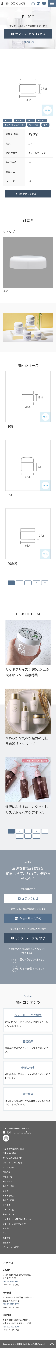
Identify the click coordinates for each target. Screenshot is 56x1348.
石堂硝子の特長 (9, 1153)
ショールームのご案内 (28, 1020)
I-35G (9, 494)
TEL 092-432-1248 (11, 1326)
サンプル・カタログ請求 (44, 3)
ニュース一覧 (8, 1209)
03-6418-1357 (32, 968)
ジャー (42, 120)
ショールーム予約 (39, 3)
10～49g (35, 125)
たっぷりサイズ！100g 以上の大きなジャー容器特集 (27, 672)
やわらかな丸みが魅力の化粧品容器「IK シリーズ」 (26, 741)
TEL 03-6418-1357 (11, 1304)
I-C (32, 120)
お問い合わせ (33, 3)
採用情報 (6, 1237)
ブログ (5, 1190)
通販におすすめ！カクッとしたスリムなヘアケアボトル (26, 809)
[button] (52, 3)
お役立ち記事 (8, 1200)
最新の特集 (28, 1072)
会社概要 (28, 1099)
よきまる (6, 1205)
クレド (5, 1233)
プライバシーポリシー (12, 1247)
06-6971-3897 (32, 959)
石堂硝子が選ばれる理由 (13, 1148)
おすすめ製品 (8, 1195)
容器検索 (28, 1046)
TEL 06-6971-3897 (11, 1281)
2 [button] (19, 583)
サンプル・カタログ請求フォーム (17, 1219)
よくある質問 (8, 1167)
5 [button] (44, 831)
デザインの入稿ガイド (12, 1158)
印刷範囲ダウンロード (29, 193)
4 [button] (36, 831)
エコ (8, 120)
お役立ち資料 (8, 1186)
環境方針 (6, 1228)
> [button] (36, 583)
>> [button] (45, 583)
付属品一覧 (7, 1176)
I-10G (9, 426)
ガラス (20, 120)
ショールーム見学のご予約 (14, 1223)
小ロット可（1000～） (15, 125)
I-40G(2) (11, 563)
